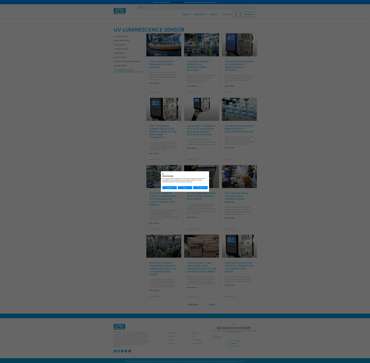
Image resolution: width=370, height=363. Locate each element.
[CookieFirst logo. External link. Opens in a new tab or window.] (163, 174)
